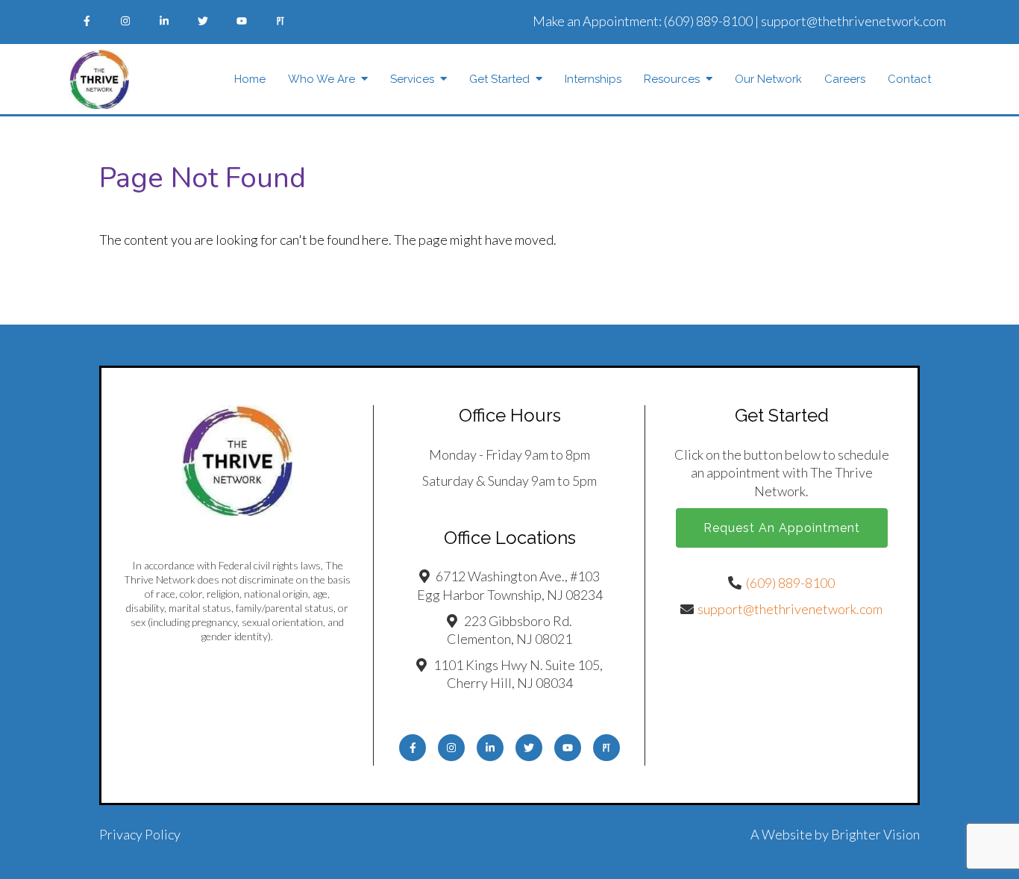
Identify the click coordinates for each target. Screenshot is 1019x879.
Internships (593, 79)
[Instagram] (125, 20)
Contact (909, 79)
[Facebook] (86, 20)
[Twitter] (202, 20)
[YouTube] (241, 20)
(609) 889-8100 (708, 21)
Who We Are (321, 79)
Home (250, 79)
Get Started (499, 79)
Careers (844, 79)
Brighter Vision (875, 834)
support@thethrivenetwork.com (853, 21)
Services (412, 79)
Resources (672, 79)
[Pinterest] (280, 20)
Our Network (768, 79)
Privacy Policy (140, 834)
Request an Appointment (781, 528)
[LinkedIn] (164, 20)
